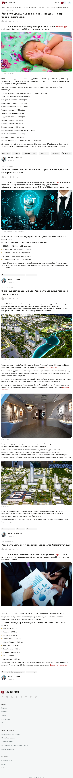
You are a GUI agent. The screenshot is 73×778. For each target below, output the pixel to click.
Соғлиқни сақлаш (30, 153)
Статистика (44, 153)
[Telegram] (10, 21)
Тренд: (3, 7)
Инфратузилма (8, 529)
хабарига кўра (61, 27)
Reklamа (4, 768)
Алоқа (3, 764)
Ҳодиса (33, 7)
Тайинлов (27, 7)
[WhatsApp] (6, 21)
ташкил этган (19, 268)
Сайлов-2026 (11, 7)
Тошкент (20, 529)
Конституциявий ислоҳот (59, 7)
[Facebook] (14, 21)
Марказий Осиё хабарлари (13, 275)
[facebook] (17, 697)
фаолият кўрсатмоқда (58, 665)
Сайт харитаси (6, 760)
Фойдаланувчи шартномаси (10, 734)
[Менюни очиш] (69, 2)
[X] (17, 21)
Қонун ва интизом (44, 7)
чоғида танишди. (50, 367)
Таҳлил (3, 715)
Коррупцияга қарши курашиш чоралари (14, 745)
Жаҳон (3, 723)
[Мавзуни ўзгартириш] (63, 2)
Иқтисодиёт (5, 719)
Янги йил (6, 153)
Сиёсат (4, 712)
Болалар (16, 153)
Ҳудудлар (55, 153)
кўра (57, 182)
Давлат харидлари (7, 749)
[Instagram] (2, 21)
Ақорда (19, 7)
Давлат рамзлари (7, 742)
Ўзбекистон (66, 153)
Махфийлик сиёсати (8, 738)
